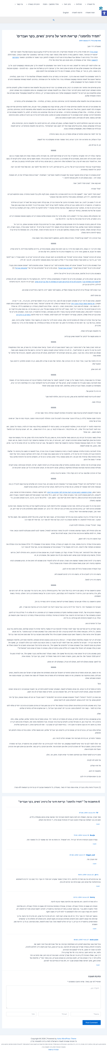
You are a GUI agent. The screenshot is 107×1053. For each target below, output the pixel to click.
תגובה (98, 824)
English (66, 13)
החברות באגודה (34, 4)
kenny (92, 897)
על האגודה (91, 4)
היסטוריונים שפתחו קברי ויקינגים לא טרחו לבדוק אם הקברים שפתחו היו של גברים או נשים (67, 282)
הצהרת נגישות (53, 1049)
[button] (53, 20)
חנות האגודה (90, 13)
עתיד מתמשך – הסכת (51, 4)
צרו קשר (20, 4)
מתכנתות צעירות (21, 268)
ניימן (96, 875)
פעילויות (79, 4)
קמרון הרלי (94, 52)
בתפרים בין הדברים (23, 315)
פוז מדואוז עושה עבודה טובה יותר (83, 304)
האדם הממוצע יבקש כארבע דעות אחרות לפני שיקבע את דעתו (69, 492)
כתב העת (67, 4)
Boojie (92, 835)
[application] (86, 4)
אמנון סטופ (94, 940)
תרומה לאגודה (77, 13)
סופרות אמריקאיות (65, 268)
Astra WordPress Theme (66, 1039)
